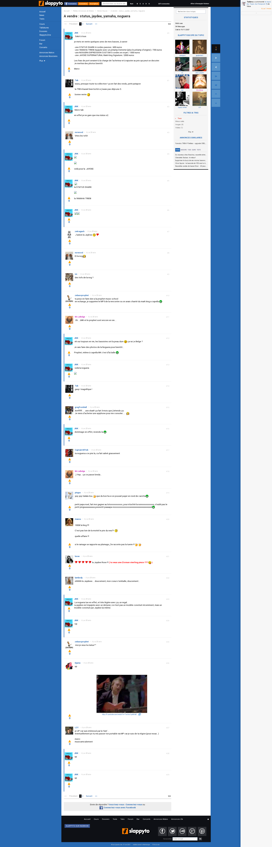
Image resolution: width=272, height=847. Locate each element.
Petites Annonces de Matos (83, 11)
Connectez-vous (134, 804)
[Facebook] (162, 831)
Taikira (250, 2)
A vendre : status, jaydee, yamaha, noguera (128, 11)
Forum (42, 40)
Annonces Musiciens (48, 56)
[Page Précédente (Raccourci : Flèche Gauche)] (216, 67)
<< (65, 24)
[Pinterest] (202, 831)
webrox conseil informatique (141, 844)
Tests (41, 19)
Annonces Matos (46, 53)
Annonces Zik (177, 819)
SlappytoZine (45, 35)
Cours (42, 24)
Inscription (94, 4)
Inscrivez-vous (116, 804)
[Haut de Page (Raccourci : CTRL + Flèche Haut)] (216, 94)
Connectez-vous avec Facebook (120, 807)
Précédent (73, 24)
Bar (40, 44)
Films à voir (155, 844)
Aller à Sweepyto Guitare (200, 3)
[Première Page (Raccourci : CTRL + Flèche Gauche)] (216, 85)
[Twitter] (172, 831)
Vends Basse (102, 11)
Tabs (189, 150)
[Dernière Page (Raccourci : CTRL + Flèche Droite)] (216, 76)
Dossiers (43, 31)
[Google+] (192, 831)
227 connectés (164, 4)
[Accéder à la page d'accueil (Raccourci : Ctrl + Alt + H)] (51, 5)
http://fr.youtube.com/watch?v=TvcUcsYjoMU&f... (120, 714)
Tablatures (44, 28)
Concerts (43, 47)
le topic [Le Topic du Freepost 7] (259, 3)
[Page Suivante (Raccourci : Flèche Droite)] (216, 58)
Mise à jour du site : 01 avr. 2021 (120, 844)
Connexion (72, 4)
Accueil (42, 12)
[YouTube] (182, 831)
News (41, 15)
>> (96, 24)
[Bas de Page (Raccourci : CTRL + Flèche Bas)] (216, 103)
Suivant (89, 24)
